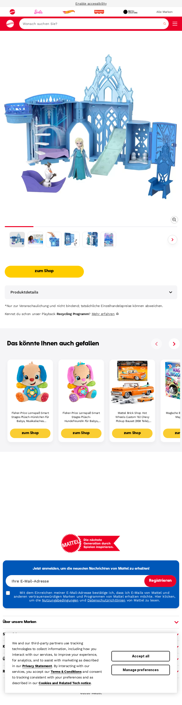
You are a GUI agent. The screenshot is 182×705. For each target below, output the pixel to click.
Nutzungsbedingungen (60, 600)
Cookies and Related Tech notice (65, 683)
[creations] (130, 12)
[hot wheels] (68, 12)
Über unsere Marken (19, 622)
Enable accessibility (91, 3)
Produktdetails (24, 292)
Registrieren (160, 581)
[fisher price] (99, 12)
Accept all (140, 656)
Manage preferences (141, 670)
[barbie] (38, 12)
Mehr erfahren (103, 314)
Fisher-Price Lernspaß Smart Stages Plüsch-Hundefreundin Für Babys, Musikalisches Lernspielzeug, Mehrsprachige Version (81, 417)
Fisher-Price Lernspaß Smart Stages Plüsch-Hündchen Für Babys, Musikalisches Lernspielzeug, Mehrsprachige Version (30, 417)
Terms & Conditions (66, 671)
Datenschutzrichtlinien (106, 600)
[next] (174, 344)
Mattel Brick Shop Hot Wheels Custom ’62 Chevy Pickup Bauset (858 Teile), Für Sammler (132, 417)
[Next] (172, 239)
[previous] (156, 344)
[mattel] (12, 12)
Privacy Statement (37, 666)
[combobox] (94, 23)
